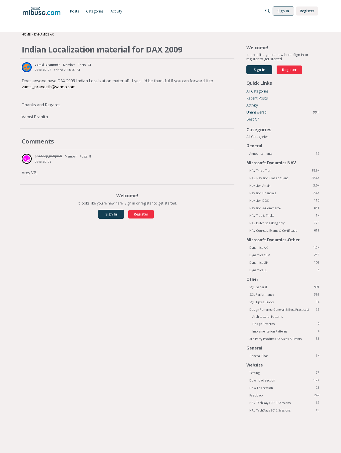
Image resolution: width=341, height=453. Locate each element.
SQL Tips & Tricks (284, 302)
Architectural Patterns (267, 316)
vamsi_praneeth (47, 64)
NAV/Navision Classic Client (284, 178)
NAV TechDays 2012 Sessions (284, 410)
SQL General (284, 287)
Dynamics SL (284, 270)
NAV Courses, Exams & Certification (284, 230)
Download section (284, 380)
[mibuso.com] (41, 11)
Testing (284, 372)
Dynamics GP (284, 262)
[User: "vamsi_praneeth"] (27, 67)
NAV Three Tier (284, 170)
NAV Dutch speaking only (284, 223)
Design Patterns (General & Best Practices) (284, 309)
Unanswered (282, 112)
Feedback (284, 395)
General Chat (284, 356)
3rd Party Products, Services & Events (284, 338)
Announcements (284, 153)
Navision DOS (284, 200)
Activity (252, 105)
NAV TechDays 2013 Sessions (284, 402)
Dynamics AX (284, 247)
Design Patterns (285, 324)
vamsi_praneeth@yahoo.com (48, 87)
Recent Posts (257, 98)
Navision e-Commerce (284, 208)
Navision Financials (284, 193)
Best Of (252, 119)
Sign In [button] (111, 214)
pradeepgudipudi (48, 156)
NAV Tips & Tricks (284, 215)
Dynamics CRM (284, 255)
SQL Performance (284, 294)
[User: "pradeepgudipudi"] (27, 159)
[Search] (267, 11)
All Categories (257, 91)
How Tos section (284, 388)
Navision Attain (284, 185)
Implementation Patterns (285, 331)
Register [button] (141, 214)
